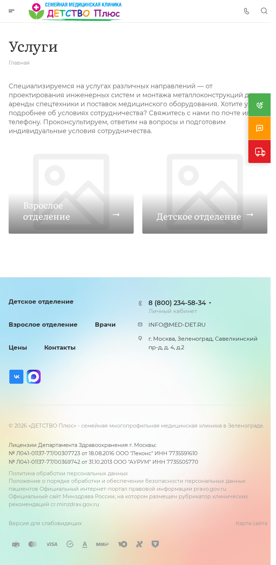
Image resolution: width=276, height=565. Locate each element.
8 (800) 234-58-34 (177, 303)
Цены (18, 347)
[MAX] (34, 377)
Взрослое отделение (43, 324)
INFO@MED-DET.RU (177, 324)
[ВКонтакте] (16, 377)
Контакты (59, 347)
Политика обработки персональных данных (68, 473)
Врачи (105, 324)
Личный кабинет (172, 311)
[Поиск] (264, 11)
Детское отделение (41, 301)
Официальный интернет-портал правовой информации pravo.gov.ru (133, 489)
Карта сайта (251, 523)
